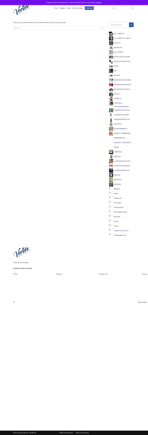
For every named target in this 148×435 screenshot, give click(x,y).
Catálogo (62, 8)
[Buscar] (133, 8)
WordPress (32, 433)
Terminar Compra (77, 8)
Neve (14, 433)
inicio (56, 8)
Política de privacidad (82, 433)
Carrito (69, 8)
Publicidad (89, 8)
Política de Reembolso (66, 433)
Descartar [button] (99, 2)
